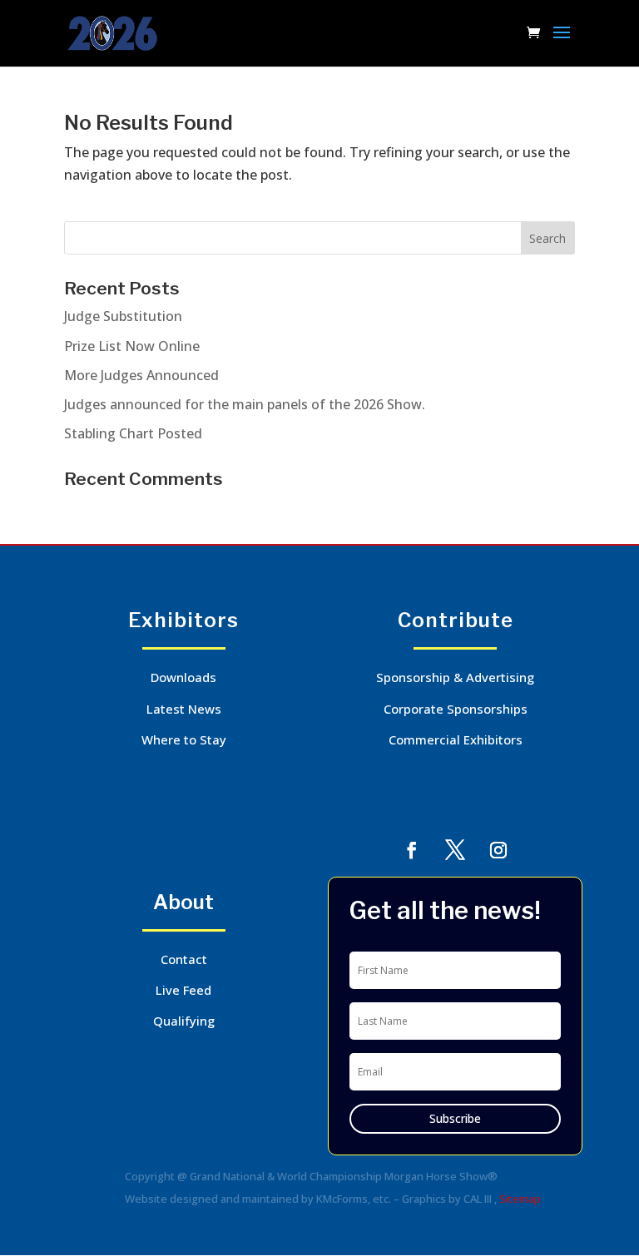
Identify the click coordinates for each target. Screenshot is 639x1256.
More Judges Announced (141, 375)
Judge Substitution (123, 316)
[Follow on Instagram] (498, 850)
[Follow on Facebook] (411, 850)
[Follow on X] (455, 850)
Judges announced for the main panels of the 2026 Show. (244, 404)
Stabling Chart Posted (133, 433)
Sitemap (520, 1198)
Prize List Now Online (132, 346)
